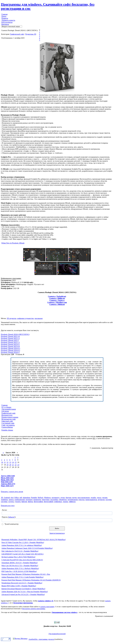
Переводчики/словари (9, 417)
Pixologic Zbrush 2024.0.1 (10, 352)
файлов (24, 502)
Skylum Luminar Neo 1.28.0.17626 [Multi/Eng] (18, 557)
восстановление (84, 498)
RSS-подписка (6, 22)
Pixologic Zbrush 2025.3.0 (10, 336)
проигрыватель (91, 500)
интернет (29, 500)
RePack (40, 498)
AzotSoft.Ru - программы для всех (41, 639)
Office (16, 498)
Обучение (5, 411)
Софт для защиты (8, 425)
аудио (63, 498)
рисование (39, 318)
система (109, 500)
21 (13, 465)
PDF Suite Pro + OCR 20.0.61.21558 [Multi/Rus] (19, 571)
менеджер (45, 500)
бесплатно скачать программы (33, 609)
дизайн (93, 498)
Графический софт (17, 34)
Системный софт (7, 423)
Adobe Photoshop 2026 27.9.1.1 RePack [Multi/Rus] (20, 568)
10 (2, 462)
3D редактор (11, 318)
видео (74, 498)
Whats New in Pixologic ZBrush (12, 243)
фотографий (48, 502)
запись (11, 500)
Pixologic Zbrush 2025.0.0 (10, 346)
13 (10, 462)
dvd (12, 498)
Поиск (3, 16)
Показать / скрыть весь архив (12, 492)
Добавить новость (8, 20)
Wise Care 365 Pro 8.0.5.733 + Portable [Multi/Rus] (19, 566)
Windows (47, 498)
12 (7, 462)
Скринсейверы (7, 427)
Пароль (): (9, 517)
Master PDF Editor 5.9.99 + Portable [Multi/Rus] (18, 586)
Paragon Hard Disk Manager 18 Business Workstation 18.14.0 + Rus (25, 574)
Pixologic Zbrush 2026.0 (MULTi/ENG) (15, 334)
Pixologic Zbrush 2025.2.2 (10, 338)
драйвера (4, 500)
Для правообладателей (57, 634)
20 (10, 465)
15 (15, 462)
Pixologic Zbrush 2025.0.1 (10, 344)
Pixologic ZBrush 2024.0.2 (10, 350)
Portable (34, 498)
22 (15, 465)
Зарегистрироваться (57, 533)
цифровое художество (25, 318)
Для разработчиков (8, 409)
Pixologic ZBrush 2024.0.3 (10, 348)
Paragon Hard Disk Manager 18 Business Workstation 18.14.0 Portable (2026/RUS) (31, 580)
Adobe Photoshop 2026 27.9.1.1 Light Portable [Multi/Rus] (22, 577)
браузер (68, 498)
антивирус (56, 498)
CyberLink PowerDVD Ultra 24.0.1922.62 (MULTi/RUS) (22, 560)
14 (13, 462)
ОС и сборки (6, 407)
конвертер (37, 500)
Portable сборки (7, 430)
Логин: (4, 510)
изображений (20, 500)
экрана (65, 502)
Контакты (5, 24)
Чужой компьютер (11, 524)
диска (99, 498)
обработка (63, 500)
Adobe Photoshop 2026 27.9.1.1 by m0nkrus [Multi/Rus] (21, 545)
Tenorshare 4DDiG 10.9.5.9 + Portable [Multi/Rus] (19, 563)
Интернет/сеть (6, 415)
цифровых (58, 502)
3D (2, 498)
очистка (81, 500)
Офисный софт (7, 421)
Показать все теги (7, 506)
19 (7, 465)
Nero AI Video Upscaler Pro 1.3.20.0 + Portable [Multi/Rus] (22, 542)
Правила (4, 18)
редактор (101, 500)
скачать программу (47, 607)
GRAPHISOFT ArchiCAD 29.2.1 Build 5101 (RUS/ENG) (22, 554)
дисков (104, 498)
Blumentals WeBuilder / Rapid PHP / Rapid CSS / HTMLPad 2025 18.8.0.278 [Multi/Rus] (33, 540)
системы (4, 502)
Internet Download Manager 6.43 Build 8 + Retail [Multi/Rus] (23, 589)
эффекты (72, 502)
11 (5, 462)
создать (11, 502)
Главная (4, 14)
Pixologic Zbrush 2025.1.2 (10, 342)
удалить (18, 502)
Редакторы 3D (30, 34)
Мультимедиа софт (8, 419)
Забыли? (11, 517)
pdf (21, 498)
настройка (54, 500)
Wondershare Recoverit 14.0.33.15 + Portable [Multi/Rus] (21, 583)
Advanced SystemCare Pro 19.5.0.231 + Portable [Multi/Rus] (23, 594)
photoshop (26, 498)
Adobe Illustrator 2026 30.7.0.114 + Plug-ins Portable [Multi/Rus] (24, 592)
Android (7, 498)
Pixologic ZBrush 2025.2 (10, 340)
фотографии (38, 502)
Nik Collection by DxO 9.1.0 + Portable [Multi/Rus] (19, 551)
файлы (30, 502)
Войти (57, 528)
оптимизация (73, 500)
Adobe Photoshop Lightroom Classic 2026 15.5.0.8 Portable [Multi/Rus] (27, 548)
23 (18, 465)
